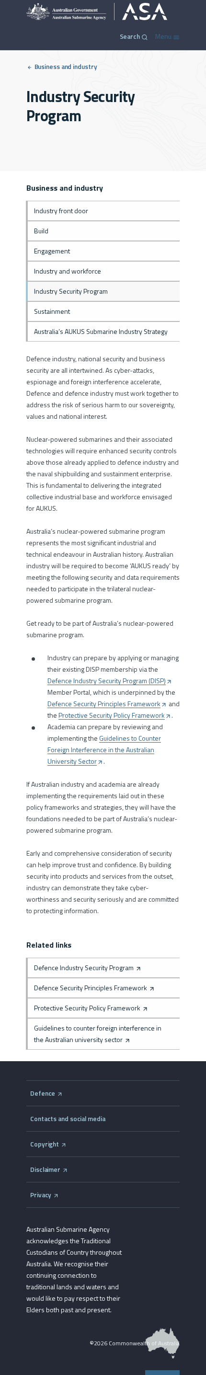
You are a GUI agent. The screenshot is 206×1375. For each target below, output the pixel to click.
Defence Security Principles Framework (106, 704)
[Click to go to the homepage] (96, 11)
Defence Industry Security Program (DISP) (109, 681)
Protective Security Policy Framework (114, 715)
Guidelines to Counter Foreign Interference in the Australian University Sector (104, 750)
